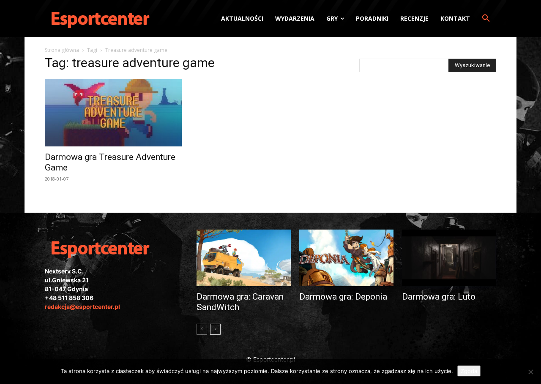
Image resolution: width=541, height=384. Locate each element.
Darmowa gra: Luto (438, 297)
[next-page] (215, 329)
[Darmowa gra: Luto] (449, 258)
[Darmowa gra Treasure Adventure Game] (113, 112)
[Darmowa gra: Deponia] (346, 258)
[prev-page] (202, 329)
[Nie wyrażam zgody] (530, 372)
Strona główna (62, 50)
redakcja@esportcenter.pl (82, 306)
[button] (486, 18)
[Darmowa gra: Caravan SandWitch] (244, 258)
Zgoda (469, 371)
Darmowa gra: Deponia (343, 297)
